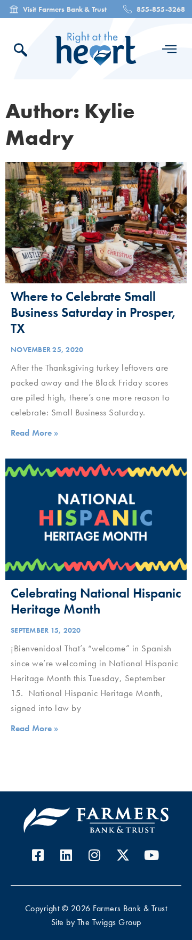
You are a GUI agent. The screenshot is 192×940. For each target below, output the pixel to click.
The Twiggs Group (109, 922)
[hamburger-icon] (169, 49)
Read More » (35, 432)
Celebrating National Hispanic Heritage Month (96, 601)
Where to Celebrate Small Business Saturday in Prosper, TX (93, 312)
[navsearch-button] (23, 51)
